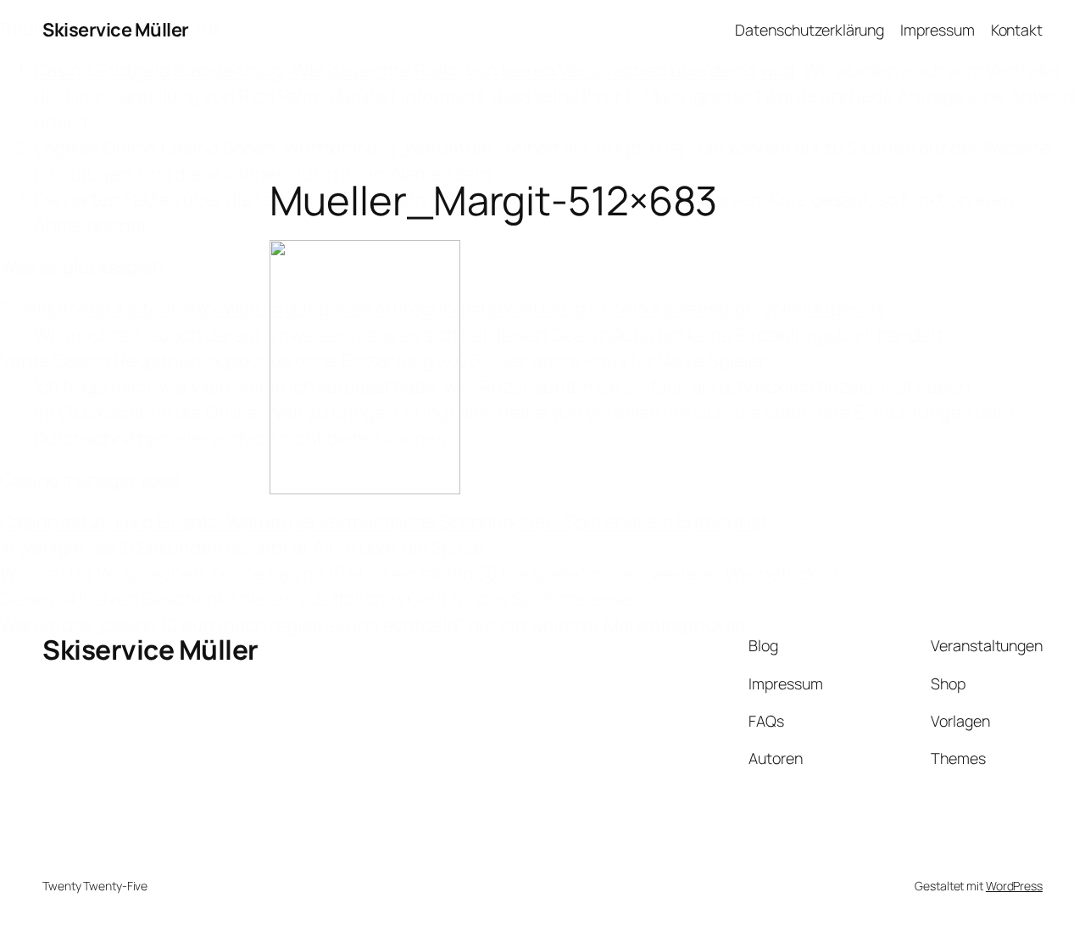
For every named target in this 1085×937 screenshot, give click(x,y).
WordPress (1014, 886)
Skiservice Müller (115, 29)
